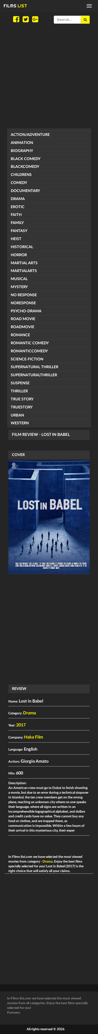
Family (17, 223)
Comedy (19, 183)
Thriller (19, 391)
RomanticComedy (29, 351)
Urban (17, 415)
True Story (22, 399)
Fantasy (19, 231)
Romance (20, 335)
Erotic (17, 207)
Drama (18, 199)
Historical (22, 247)
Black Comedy (25, 159)
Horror (19, 255)
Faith (16, 215)
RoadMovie (22, 327)
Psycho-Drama (26, 311)
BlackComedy (25, 167)
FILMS (15, 6)
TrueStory (22, 407)
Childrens (21, 175)
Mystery (19, 287)
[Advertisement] (49, 76)
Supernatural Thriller (34, 367)
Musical (19, 279)
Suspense (20, 383)
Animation (22, 143)
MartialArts (24, 271)
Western (20, 423)
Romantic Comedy (30, 343)
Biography (22, 151)
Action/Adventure (30, 135)
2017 (21, 725)
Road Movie (23, 319)
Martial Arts (24, 263)
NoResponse (23, 303)
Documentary (25, 191)
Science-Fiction (27, 359)
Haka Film (33, 737)
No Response (24, 295)
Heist (16, 239)
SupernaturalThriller (34, 375)
